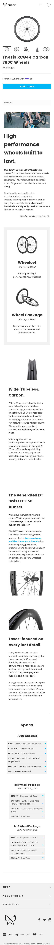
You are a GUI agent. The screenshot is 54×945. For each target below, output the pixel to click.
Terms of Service (43, 944)
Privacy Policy (29, 944)
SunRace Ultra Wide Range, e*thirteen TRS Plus (25, 802)
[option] (27, 29)
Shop (6, 886)
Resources (11, 904)
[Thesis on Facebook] (39, 919)
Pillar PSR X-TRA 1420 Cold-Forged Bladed (24, 760)
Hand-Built (19, 771)
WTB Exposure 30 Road (24, 796)
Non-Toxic (20, 816)
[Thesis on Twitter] (44, 919)
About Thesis (13, 895)
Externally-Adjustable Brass (24, 766)
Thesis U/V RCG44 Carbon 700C (25, 743)
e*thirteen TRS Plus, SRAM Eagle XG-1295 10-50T (25, 843)
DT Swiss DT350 (20, 748)
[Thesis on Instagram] (49, 919)
